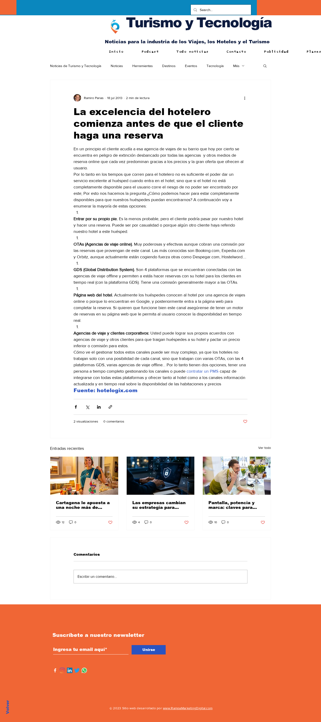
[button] (265, 66)
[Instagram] (62, 670)
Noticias (117, 66)
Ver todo (264, 448)
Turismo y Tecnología (199, 22)
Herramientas (142, 66)
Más (236, 66)
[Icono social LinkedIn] (69, 670)
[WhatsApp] (84, 670)
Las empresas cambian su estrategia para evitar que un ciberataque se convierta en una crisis (159, 505)
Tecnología (215, 66)
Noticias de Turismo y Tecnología (75, 66)
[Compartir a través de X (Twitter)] (87, 407)
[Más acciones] (244, 98)
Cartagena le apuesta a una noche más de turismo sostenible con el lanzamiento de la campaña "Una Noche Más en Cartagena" (83, 505)
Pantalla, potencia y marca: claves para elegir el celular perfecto (231, 505)
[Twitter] (77, 670)
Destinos (169, 66)
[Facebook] (55, 670)
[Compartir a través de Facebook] (76, 407)
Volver (7, 707)
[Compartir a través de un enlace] (110, 407)
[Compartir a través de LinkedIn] (99, 407)
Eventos (191, 66)
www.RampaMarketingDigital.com (187, 708)
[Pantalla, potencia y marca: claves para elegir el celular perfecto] (237, 476)
